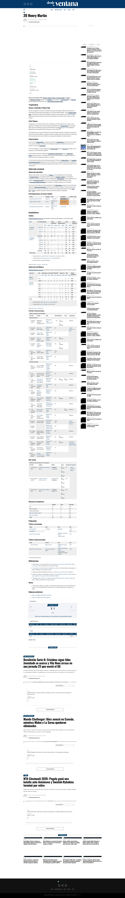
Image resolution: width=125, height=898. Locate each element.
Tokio (52, 203)
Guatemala (48, 400)
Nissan (38, 343)
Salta (65, 9)
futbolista (32, 99)
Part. (45, 225)
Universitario (39, 379)
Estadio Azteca (42, 467)
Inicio (52, 9)
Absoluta (47, 198)
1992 (68, 97)
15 (42, 227)
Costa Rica (48, 381)
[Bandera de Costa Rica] (49, 379)
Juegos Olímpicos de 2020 (35, 201)
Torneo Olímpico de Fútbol (46, 304)
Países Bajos (49, 406)
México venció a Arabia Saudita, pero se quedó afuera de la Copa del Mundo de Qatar (53, 616)
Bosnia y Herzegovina (40, 187)
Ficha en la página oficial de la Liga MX (41, 597)
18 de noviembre (60, 97)
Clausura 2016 (64, 125)
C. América (31, 238)
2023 (71, 549)
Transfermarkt (44, 264)
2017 (40, 233)
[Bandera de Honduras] (49, 431)
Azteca (38, 398)
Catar (52, 208)
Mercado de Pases (58, 9)
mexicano (38, 99)
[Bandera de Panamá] (49, 436)
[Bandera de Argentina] (49, 390)
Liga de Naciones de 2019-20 (35, 198)
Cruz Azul (65, 148)
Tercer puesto (64, 201)
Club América (33, 80)
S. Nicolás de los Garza (40, 381)
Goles (49, 225)
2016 (40, 231)
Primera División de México (72, 469)
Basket (69, 9)
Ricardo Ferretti (34, 177)
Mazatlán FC (54, 491)
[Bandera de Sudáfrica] (49, 338)
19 (42, 240)
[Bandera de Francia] (49, 328)
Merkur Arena (40, 409)
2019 (40, 242)
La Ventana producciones (34, 21)
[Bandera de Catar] (55, 206)
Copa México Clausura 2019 (55, 153)
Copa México (43, 256)
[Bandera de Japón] (55, 201)
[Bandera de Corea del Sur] (49, 343)
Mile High (39, 421)
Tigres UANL (64, 160)
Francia (47, 330)
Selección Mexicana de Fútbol (55, 101)
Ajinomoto (39, 328)
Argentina (48, 393)
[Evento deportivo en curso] (36, 218)
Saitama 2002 (40, 333)
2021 (40, 246)
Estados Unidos (49, 428)
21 (42, 244)
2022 (40, 248)
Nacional (39, 447)
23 (42, 248)
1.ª (38, 227)
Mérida (45, 97)
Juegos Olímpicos (34, 544)
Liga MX (73, 99)
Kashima (38, 351)
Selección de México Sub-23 (35, 513)
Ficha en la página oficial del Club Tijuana (41, 595)
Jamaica (48, 444)
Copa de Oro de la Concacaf (35, 549)
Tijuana (31, 83)
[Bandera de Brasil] (49, 351)
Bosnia (47, 376)
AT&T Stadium (40, 415)
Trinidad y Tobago (60, 177)
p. (55, 352)
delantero (49, 99)
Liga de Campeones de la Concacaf (48, 258)
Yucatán (49, 97)
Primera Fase (63, 206)
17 (42, 231)
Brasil (47, 353)
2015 (40, 229)
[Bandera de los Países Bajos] (49, 403)
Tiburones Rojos (54, 478)
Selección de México (33, 515)
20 (42, 242)
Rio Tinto (39, 365)
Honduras (48, 433)
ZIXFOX (79, 895)
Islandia (47, 417)
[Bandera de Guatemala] (49, 398)
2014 (40, 227)
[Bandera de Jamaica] (49, 442)
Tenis (73, 9)
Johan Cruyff (39, 403)
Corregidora (39, 385)
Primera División (32, 529)
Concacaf (54, 198)
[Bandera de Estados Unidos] (49, 426)
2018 (40, 238)
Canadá (59, 554)
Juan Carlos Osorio (39, 180)
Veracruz (44, 480)
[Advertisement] (91, 34)
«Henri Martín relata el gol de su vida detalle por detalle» (46, 568)
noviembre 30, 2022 (53, 605)
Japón (47, 335)
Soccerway (34, 264)
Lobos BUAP (42, 145)
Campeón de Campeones (56, 256)
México (54, 97)
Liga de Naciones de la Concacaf (47, 302)
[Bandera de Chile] (49, 385)
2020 (40, 244)
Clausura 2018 (39, 142)
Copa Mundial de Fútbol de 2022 (36, 206)
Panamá (48, 439)
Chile (33, 190)
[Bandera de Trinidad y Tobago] (49, 365)
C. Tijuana (31, 227)
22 (42, 246)
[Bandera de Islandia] (49, 415)
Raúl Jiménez (60, 178)
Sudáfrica (48, 340)
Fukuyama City (49, 322)
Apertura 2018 (54, 148)
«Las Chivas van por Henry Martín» (60, 572)
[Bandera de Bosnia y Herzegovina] (49, 373)
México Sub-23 (48, 544)
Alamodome (39, 373)
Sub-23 (47, 201)
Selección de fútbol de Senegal (38, 182)
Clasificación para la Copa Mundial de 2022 (72, 443)
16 (42, 229)
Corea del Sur (49, 346)
